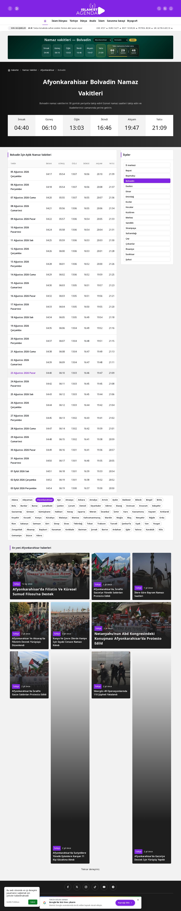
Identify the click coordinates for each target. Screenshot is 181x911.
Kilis (161, 530)
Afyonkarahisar (44, 500)
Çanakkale (47, 506)
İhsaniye (130, 249)
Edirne (108, 506)
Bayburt (43, 530)
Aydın (115, 500)
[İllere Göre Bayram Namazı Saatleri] (151, 576)
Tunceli (113, 524)
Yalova (138, 530)
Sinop (56, 524)
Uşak (137, 524)
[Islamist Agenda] (90, 9)
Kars (125, 512)
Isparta (81, 512)
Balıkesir (126, 500)
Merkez (129, 218)
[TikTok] (95, 887)
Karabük (150, 530)
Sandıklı (129, 223)
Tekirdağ (78, 524)
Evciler (129, 202)
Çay (127, 239)
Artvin (105, 500)
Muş (129, 518)
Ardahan (117, 530)
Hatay (70, 512)
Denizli (82, 506)
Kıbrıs (39, 536)
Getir (133, 40)
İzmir (116, 512)
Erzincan (130, 506)
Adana (15, 500)
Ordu (161, 518)
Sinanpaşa (131, 228)
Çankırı (60, 506)
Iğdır (128, 530)
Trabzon (101, 524)
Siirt (47, 524)
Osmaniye (16, 536)
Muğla (120, 518)
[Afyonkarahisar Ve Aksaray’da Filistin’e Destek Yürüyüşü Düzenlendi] (29, 625)
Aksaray (31, 530)
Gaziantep (17, 512)
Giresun (30, 512)
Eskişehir (156, 506)
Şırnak (94, 530)
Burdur (24, 506)
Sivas (66, 524)
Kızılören (130, 212)
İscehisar (130, 254)
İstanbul (105, 512)
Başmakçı (130, 176)
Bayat (129, 171)
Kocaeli (27, 518)
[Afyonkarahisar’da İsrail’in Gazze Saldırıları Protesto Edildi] (29, 674)
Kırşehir (15, 518)
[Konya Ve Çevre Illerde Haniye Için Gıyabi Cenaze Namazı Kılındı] (70, 625)
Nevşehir (140, 518)
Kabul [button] (33, 902)
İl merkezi (131, 165)
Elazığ (119, 506)
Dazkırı (129, 186)
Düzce (29, 536)
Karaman (56, 530)
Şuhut (129, 260)
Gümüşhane (44, 512)
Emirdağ (130, 197)
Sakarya (24, 524)
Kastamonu (138, 512)
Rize (14, 524)
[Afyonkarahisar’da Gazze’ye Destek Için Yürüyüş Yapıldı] (151, 757)
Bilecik (138, 500)
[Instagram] (86, 887)
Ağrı (59, 500)
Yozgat (156, 524)
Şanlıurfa (126, 524)
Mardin (108, 518)
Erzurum (143, 506)
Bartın (105, 530)
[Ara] (159, 8)
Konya (38, 518)
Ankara (81, 500)
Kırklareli (164, 512)
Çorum (71, 506)
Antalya (93, 500)
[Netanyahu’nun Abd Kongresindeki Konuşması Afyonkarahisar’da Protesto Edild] (131, 625)
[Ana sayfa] (45, 20)
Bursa (34, 506)
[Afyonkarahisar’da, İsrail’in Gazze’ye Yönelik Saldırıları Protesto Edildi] (111, 576)
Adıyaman (27, 500)
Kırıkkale (69, 530)
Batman (82, 530)
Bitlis (159, 500)
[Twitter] (77, 887)
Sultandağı (131, 233)
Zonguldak (17, 530)
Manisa (75, 518)
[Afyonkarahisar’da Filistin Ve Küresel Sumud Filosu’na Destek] (50, 576)
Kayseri (152, 512)
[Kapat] (138, 900)
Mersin (93, 512)
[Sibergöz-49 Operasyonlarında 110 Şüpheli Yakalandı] (111, 674)
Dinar (128, 191)
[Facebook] (67, 887)
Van (147, 524)
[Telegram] (113, 887)
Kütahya (50, 518)
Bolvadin (130, 181)
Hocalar (129, 207)
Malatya (63, 518)
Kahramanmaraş (92, 518)
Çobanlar (130, 244)
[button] (165, 8)
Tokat (90, 524)
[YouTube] (104, 887)
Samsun (37, 524)
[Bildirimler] (171, 8)
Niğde (152, 518)
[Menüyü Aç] (10, 8)
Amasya (69, 500)
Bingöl (149, 500)
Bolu (14, 506)
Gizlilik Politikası (13, 902)
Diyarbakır (96, 506)
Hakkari (59, 512)
